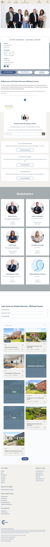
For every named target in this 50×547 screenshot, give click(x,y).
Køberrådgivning (4, 496)
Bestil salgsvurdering (8, 72)
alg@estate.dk (12, 252)
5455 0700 (15, 251)
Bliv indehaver (4, 474)
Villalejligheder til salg (40, 478)
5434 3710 (40, 222)
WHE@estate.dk (38, 281)
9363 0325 (37, 280)
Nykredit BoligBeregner (5, 502)
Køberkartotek (4, 498)
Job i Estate (3, 478)
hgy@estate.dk (37, 252)
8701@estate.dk (10, 62)
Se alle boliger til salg (40, 471)
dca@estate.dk (12, 281)
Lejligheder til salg (39, 473)
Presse (2, 473)
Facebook (3, 480)
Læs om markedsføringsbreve (6, 540)
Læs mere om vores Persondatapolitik (7, 538)
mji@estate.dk (12, 223)
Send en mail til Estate (5, 513)
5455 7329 (12, 280)
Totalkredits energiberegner (6, 504)
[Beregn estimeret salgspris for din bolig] (43, 133)
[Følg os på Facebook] (8, 66)
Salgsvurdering (4, 500)
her (44, 174)
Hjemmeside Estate (3, 2)
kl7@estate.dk (37, 223)
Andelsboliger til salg (40, 474)
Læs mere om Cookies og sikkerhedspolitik (8, 536)
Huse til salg (38, 476)
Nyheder (2, 471)
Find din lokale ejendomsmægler (7, 489)
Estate (4, 522)
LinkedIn (2, 482)
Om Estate (3, 476)
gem (22, 345)
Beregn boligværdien (25, 72)
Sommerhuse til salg (39, 480)
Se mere (25, 458)
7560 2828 (7, 60)
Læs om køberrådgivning (25, 178)
